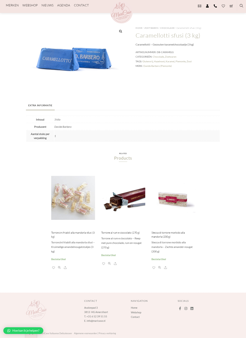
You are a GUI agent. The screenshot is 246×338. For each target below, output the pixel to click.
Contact (135, 316)
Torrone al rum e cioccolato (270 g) (120, 232)
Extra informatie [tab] (40, 105)
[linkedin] (192, 307)
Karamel (170, 61)
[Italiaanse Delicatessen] (121, 11)
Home (139, 28)
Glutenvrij (147, 61)
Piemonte (181, 61)
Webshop (136, 312)
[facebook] (180, 307)
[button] (121, 31)
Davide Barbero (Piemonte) (157, 65)
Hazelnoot (159, 61)
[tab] (57, 103)
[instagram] (186, 307)
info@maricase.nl (96, 320)
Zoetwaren (151, 28)
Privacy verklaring (107, 333)
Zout (189, 61)
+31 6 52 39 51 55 (97, 316)
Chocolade (167, 28)
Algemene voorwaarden (85, 333)
